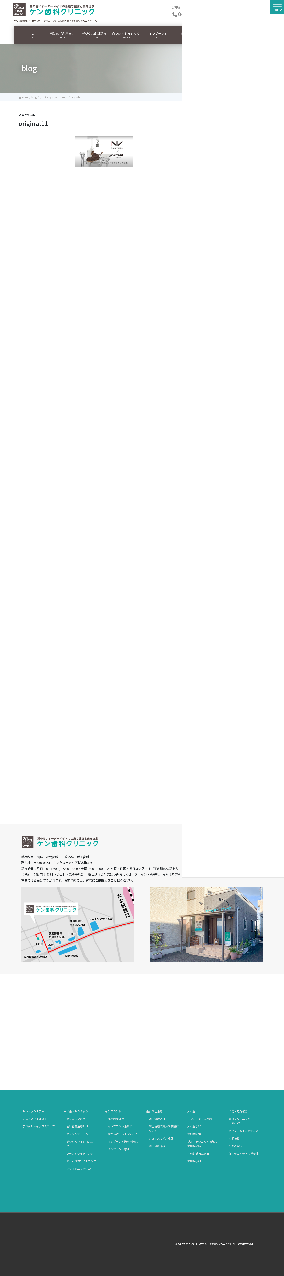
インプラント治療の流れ (123, 1141)
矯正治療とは (157, 1119)
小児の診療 (235, 1146)
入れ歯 (191, 1111)
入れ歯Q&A (194, 1126)
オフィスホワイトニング (81, 1161)
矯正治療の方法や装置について (164, 1128)
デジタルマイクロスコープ (39, 1126)
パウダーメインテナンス (243, 1131)
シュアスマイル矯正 (35, 1119)
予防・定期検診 (238, 1111)
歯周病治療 (194, 1134)
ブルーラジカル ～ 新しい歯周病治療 (202, 1144)
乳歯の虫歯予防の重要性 (243, 1153)
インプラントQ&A (119, 1149)
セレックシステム (33, 1111)
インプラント (113, 1111)
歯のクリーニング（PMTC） (239, 1121)
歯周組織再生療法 (198, 1153)
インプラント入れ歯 (199, 1119)
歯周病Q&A (194, 1161)
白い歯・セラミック (76, 1111)
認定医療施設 (116, 1119)
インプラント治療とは (121, 1126)
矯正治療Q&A (157, 1146)
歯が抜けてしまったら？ (122, 1134)
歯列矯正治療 (154, 1111)
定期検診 (234, 1138)
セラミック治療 (75, 1119)
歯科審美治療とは (77, 1126)
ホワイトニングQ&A (78, 1168)
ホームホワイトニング (80, 1153)
